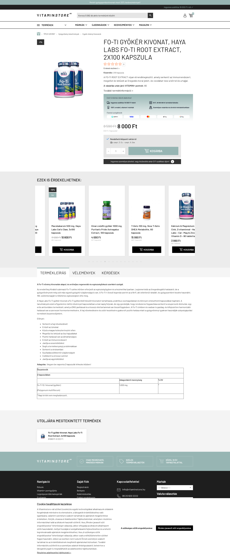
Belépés (81, 490)
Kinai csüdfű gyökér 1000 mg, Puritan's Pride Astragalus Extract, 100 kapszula (95, 229)
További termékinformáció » (118, 90)
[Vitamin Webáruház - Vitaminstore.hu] (39, 34)
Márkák (81, 24)
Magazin (145, 24)
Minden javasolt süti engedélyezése (174, 528)
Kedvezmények (124, 24)
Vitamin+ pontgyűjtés (47, 490)
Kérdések (111, 272)
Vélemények (83, 272)
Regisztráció (83, 487)
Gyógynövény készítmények (68, 34)
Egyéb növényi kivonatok (92, 34)
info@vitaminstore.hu (133, 489)
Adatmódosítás (84, 494)
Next (190, 223)
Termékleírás (53, 272)
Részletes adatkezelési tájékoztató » (54, 552)
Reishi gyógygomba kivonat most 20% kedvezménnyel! (115, 2)
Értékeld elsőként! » (112, 68)
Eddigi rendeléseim (86, 497)
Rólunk (40, 487)
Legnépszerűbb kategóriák (49, 494)
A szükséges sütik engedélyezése (136, 528)
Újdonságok (101, 24)
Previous (39, 223)
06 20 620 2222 (130, 495)
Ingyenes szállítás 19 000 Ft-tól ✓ (178, 7)
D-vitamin (41, 497)
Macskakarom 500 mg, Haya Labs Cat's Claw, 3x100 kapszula (54, 229)
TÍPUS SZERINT (49, 34)
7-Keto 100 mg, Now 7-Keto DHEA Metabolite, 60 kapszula (134, 229)
